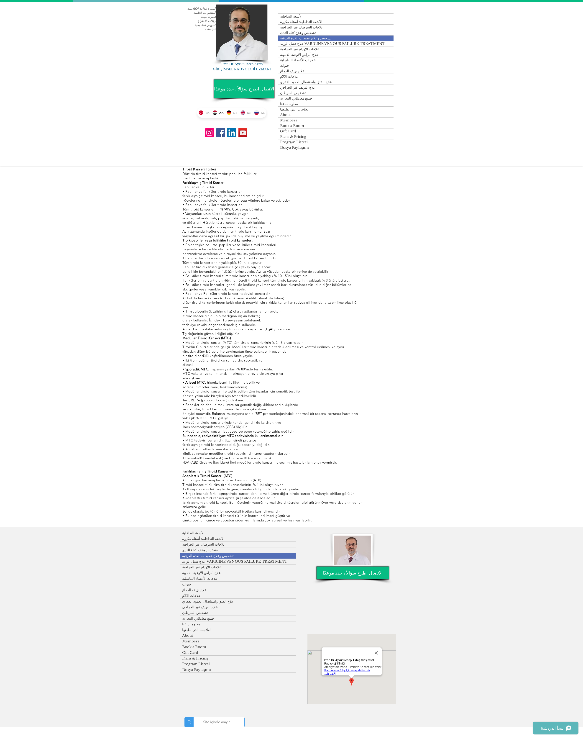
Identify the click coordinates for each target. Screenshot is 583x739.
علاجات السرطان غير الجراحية (301, 27)
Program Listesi (294, 142)
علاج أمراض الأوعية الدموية (299, 54)
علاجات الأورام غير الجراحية (299, 49)
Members (288, 120)
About (285, 115)
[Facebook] (220, 132)
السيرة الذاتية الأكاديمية (201, 8)
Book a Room (292, 125)
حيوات (284, 65)
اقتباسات (210, 29)
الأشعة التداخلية (291, 16)
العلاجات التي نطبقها (294, 109)
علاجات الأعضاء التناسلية (298, 60)
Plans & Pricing (293, 136)
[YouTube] (242, 132)
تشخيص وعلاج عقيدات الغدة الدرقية (305, 38)
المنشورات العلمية (204, 12)
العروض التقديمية (205, 25)
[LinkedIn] (231, 132)
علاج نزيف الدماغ (292, 71)
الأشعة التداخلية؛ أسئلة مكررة (301, 22)
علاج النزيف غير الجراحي (298, 87)
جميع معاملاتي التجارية (296, 98)
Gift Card (288, 131)
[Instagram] (209, 132)
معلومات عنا (289, 104)
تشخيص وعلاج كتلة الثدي (298, 33)
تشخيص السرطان (293, 93)
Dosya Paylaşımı (294, 147)
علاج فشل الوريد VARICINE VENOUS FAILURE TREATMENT (332, 43)
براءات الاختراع (207, 21)
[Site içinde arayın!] (189, 722)
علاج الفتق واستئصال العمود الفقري (306, 82)
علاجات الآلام (289, 76)
